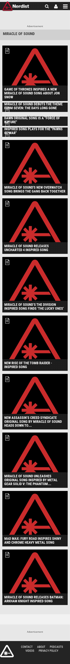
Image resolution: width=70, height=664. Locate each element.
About (41, 647)
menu (65, 6)
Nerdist (15, 6)
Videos (29, 651)
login (56, 6)
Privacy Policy (48, 651)
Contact (27, 647)
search (47, 6)
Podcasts (56, 647)
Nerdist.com (7, 651)
